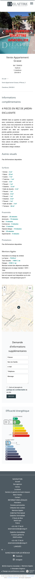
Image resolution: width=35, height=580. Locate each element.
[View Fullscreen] (4, 294)
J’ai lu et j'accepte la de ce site (17, 389)
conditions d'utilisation (13, 577)
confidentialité (30, 576)
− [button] (4, 290)
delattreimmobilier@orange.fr (17, 529)
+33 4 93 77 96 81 (17, 526)
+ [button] (4, 287)
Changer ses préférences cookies (14, 571)
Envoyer (11, 396)
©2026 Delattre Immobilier (11, 566)
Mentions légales (27, 566)
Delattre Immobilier (17, 516)
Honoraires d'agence (18, 568)
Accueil (4, 78)
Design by (31, 571)
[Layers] (30, 288)
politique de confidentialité (16, 390)
